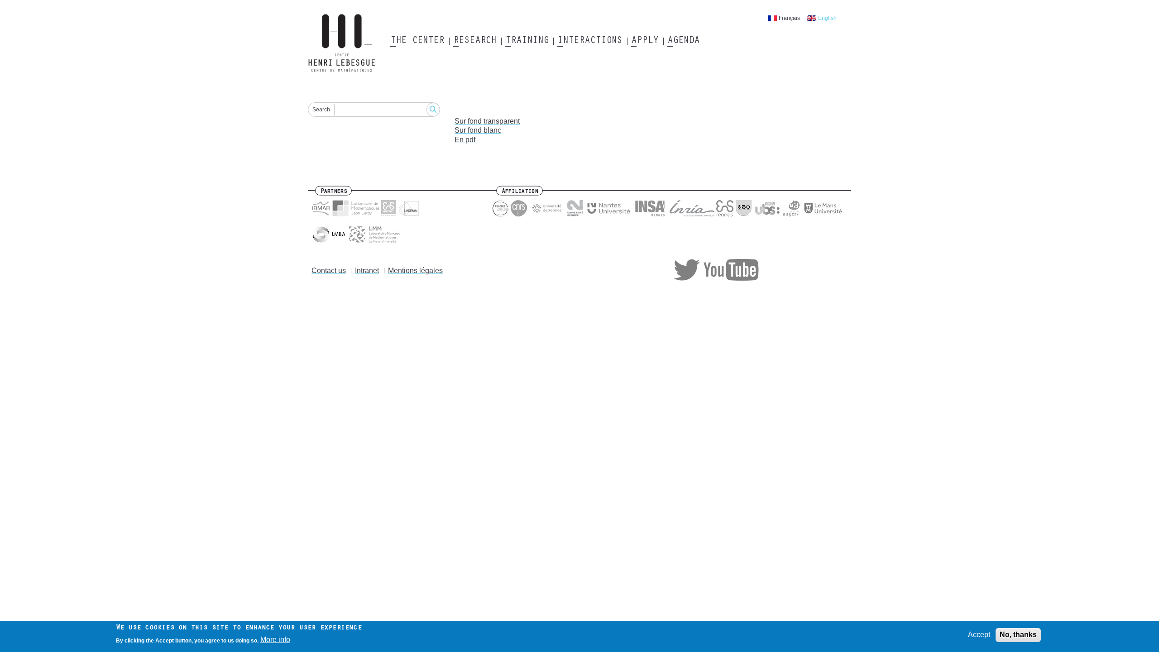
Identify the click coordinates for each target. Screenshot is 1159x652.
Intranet (367, 270)
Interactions (589, 41)
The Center (417, 41)
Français (789, 18)
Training (526, 41)
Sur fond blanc (478, 130)
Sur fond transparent (487, 121)
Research (474, 41)
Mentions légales (415, 270)
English (827, 18)
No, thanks (1018, 634)
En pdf (465, 140)
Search (321, 109)
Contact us (328, 270)
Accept (979, 634)
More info (275, 640)
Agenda (683, 41)
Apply (644, 41)
